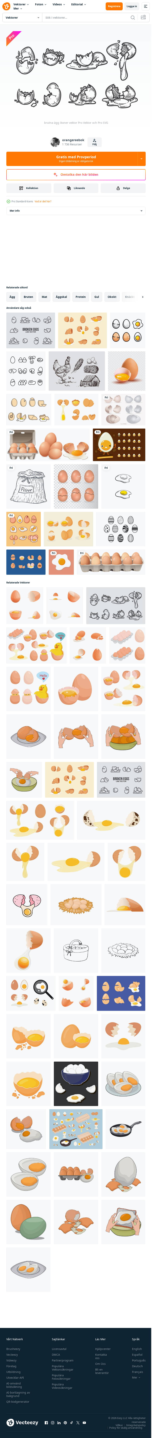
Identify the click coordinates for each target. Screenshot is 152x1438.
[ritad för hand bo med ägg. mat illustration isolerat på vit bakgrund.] (123, 949)
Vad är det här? (43, 201)
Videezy (11, 1358)
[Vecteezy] (6, 6)
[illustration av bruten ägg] (26, 1127)
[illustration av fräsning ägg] (125, 1127)
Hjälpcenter (101, 1347)
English (134, 1347)
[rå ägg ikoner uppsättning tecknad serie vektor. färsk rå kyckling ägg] (24, 603)
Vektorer (19, 4)
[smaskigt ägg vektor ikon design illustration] (123, 484)
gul (96, 295)
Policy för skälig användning (122, 1426)
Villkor (116, 1423)
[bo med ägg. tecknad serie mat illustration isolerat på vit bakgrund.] (76, 902)
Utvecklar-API (15, 1376)
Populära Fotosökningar (60, 1375)
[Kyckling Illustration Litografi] (77, 369)
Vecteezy (12, 1353)
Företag (11, 1364)
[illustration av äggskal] (76, 1220)
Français (134, 1370)
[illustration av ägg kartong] (76, 1172)
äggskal (61, 295)
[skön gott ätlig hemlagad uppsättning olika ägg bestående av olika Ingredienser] (76, 1082)
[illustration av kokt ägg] (123, 1082)
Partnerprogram (61, 1358)
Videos (57, 4)
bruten (28, 295)
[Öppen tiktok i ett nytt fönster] (71, 1421)
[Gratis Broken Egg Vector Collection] (28, 408)
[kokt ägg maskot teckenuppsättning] (119, 443)
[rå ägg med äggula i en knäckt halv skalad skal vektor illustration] (28, 1034)
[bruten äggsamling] (121, 991)
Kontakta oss (99, 1354)
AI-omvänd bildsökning (14, 1383)
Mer (16, 8)
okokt (112, 295)
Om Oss (98, 1362)
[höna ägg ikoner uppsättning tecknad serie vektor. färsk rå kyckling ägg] (88, 643)
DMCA (55, 1353)
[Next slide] (136, 295)
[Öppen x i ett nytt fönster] (78, 1421)
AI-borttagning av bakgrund (18, 1392)
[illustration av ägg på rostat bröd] (123, 1220)
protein (81, 295)
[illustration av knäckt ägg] (28, 735)
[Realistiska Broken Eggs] (68, 527)
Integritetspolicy (133, 1423)
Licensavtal (58, 1347)
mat (44, 295)
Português (136, 1358)
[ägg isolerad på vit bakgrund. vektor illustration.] (127, 328)
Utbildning (13, 1370)
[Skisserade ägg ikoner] (26, 369)
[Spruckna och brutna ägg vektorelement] (26, 560)
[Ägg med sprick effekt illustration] (76, 484)
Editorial (77, 4)
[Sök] (132, 17)
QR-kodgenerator (17, 1400)
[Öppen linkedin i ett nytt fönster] (59, 1421)
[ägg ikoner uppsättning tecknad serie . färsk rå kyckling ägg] (64, 603)
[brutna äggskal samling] (123, 408)
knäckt (130, 295)
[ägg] (111, 560)
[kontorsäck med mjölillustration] (28, 484)
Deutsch (134, 1364)
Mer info (15, 209)
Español (134, 1353)
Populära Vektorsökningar (61, 1366)
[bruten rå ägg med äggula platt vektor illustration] (28, 1082)
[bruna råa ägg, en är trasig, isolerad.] (126, 369)
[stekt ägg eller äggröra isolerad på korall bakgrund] (61, 560)
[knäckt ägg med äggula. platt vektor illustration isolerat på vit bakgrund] (126, 860)
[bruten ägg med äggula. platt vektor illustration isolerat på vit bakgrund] (25, 860)
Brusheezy (13, 1347)
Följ (94, 144)
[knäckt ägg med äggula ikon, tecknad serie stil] (28, 949)
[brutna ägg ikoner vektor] (30, 328)
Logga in (132, 6)
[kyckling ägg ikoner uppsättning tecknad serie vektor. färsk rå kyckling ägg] (76, 991)
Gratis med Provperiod (76, 158)
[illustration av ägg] (28, 1220)
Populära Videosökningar (61, 1384)
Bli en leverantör (100, 1369)
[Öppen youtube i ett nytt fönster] (84, 1421)
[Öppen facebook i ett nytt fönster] (46, 1421)
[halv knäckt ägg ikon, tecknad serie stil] (125, 902)
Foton (39, 4)
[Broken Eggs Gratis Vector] (76, 408)
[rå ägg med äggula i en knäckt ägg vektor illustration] (76, 1034)
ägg (12, 295)
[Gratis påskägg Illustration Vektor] (120, 527)
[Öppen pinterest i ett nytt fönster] (65, 1421)
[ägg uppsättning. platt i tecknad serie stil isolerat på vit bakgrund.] (36, 643)
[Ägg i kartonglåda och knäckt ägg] (48, 443)
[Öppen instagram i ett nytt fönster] (52, 1421)
